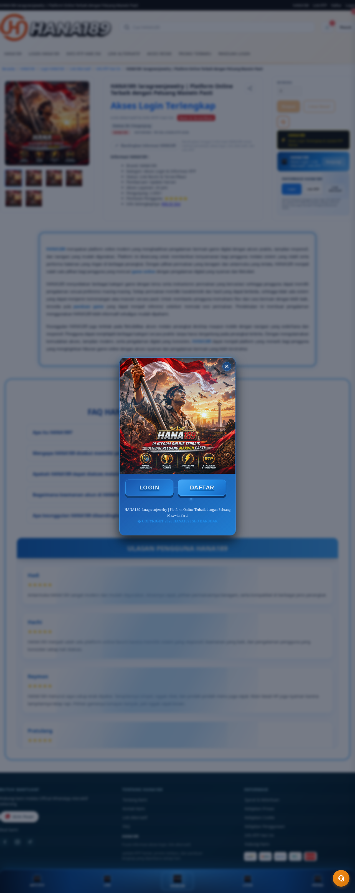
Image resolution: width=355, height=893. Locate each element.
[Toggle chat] (341, 878)
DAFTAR (202, 487)
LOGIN (149, 487)
